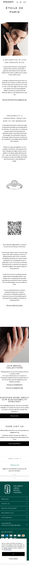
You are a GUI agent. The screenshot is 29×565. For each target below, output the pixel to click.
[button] (14, 478)
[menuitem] (21, 2)
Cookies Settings (13, 558)
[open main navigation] (24, 2)
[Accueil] (7, 489)
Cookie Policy (7, 549)
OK (13, 554)
